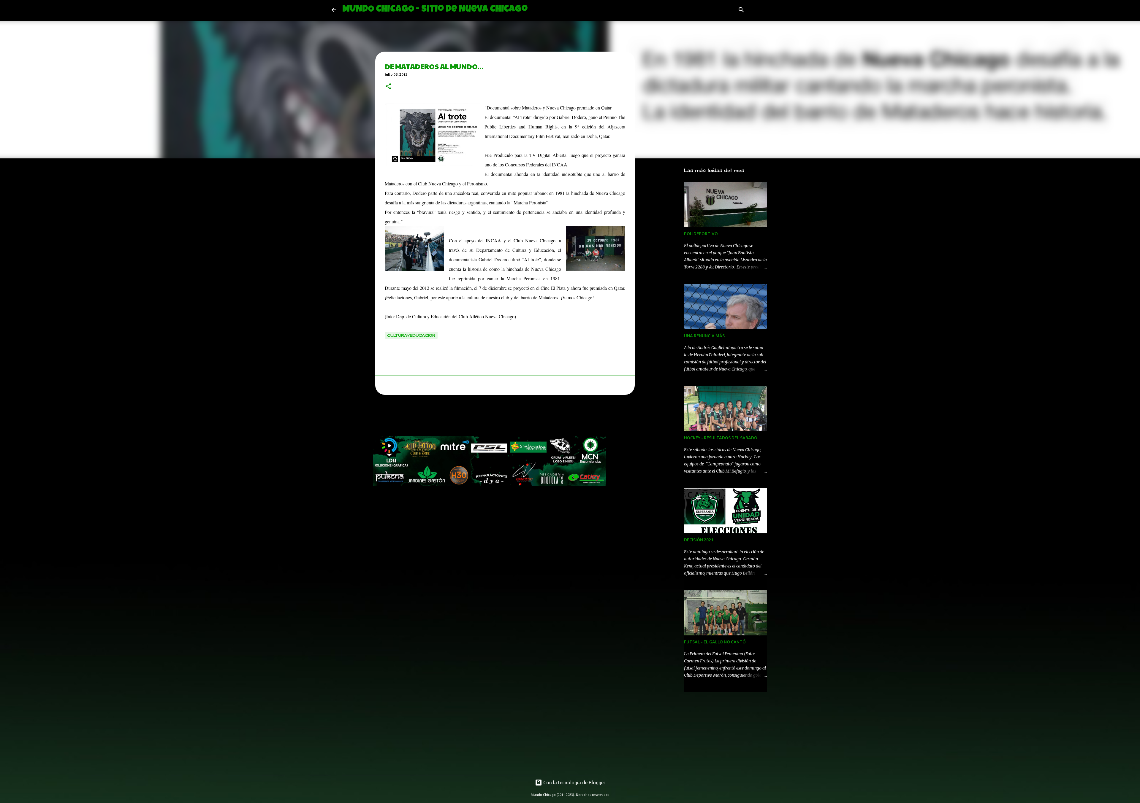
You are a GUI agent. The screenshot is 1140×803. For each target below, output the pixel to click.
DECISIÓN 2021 (698, 540)
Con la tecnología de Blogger (573, 782)
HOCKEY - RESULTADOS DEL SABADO (720, 437)
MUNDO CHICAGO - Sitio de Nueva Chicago (435, 10)
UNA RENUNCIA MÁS (704, 335)
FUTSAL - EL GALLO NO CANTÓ (715, 642)
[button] (388, 87)
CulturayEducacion (411, 335)
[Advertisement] (481, 417)
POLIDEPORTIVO (701, 233)
